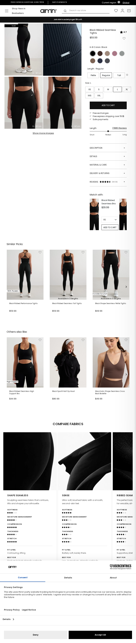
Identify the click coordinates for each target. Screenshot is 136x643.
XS (89, 89)
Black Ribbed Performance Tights (23, 303)
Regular (106, 75)
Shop (15, 8)
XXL (99, 95)
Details (107, 156)
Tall (119, 75)
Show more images (43, 133)
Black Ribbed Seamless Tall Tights (67, 303)
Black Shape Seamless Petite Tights (110, 303)
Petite (93, 75)
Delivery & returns (107, 173)
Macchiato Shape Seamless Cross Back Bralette (110, 392)
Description (107, 147)
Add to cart (16, 315)
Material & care (107, 164)
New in (21, 8)
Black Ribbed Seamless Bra (109, 202)
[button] (127, 75)
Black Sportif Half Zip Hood (63, 391)
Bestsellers (18, 13)
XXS (89, 95)
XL (127, 89)
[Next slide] (128, 461)
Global (126, 2)
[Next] (123, 214)
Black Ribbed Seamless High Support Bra (21, 392)
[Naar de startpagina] (48, 11)
